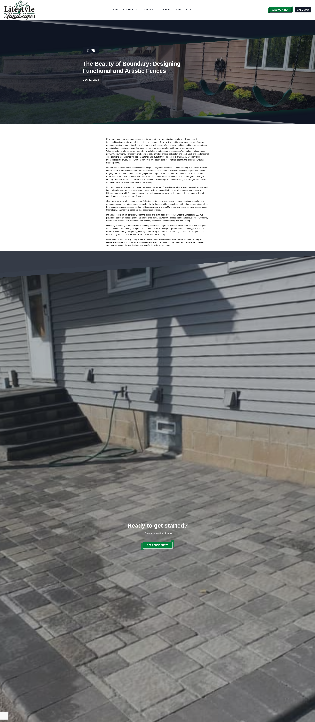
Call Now (303, 10)
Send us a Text (280, 10)
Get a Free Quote (157, 545)
